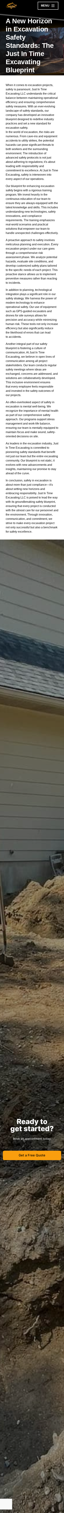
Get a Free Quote (32, 1155)
